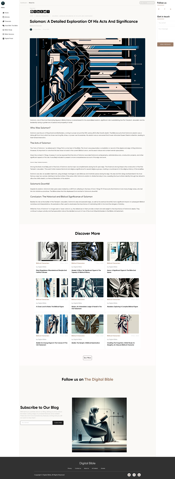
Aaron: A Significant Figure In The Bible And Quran (121, 271)
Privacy (70, 468)
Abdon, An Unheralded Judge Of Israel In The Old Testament (87, 307)
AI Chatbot (95, 468)
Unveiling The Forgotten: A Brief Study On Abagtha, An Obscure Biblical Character (121, 344)
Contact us (78, 468)
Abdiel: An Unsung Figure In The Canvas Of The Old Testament (52, 344)
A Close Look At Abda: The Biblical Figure (50, 306)
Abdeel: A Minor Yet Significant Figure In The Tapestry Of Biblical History (86, 271)
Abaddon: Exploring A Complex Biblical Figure (122, 306)
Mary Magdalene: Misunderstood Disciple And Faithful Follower (51, 271)
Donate (103, 468)
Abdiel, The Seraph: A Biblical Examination (86, 343)
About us (86, 468)
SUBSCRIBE (58, 423)
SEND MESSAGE (165, 44)
